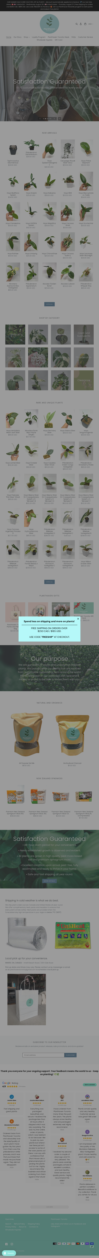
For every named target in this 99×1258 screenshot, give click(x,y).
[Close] (78, 618)
